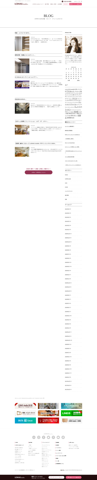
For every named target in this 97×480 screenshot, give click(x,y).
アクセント (70, 91)
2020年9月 (67, 245)
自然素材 (69, 117)
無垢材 (69, 115)
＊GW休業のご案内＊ (69, 138)
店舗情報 (57, 442)
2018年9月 (67, 344)
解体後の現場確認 (68, 130)
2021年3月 (67, 221)
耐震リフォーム (44, 453)
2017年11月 (67, 385)
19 (66, 76)
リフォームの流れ (18, 456)
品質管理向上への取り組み (19, 462)
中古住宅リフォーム (45, 451)
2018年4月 (67, 364)
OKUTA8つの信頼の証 (19, 447)
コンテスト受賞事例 (31, 450)
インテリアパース (68, 191)
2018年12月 (67, 332)
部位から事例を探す (31, 455)
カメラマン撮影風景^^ (69, 126)
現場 (66, 199)
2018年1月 (67, 377)
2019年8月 (67, 299)
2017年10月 (67, 389)
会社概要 (60, 4)
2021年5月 (67, 213)
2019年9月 (67, 295)
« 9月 (69, 80)
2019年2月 (67, 323)
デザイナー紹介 (17, 461)
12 (66, 74)
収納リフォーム (44, 466)
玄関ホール (75, 115)
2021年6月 (67, 209)
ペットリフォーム (45, 461)
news (66, 182)
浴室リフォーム (44, 458)
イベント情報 (58, 450)
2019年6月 (67, 307)
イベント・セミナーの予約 (73, 446)
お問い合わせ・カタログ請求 (74, 448)
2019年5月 (67, 311)
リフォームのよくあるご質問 (61, 455)
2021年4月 (67, 217)
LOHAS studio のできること (20, 454)
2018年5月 (67, 360)
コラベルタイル (70, 96)
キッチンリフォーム (45, 456)
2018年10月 (67, 340)
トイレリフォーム (70, 102)
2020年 (41, 398)
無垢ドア (75, 113)
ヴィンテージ (79, 109)
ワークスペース (73, 109)
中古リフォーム (44, 448)
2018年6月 (67, 356)
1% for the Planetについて (19, 459)
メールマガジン (58, 447)
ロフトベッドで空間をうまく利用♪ (72, 146)
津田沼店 (71, 113)
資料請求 (66, 4)
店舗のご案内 (53, 4)
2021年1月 (67, 229)
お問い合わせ (71, 442)
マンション (30, 446)
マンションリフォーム (46, 445)
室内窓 (76, 112)
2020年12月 (67, 233)
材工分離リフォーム (18, 449)
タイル (74, 98)
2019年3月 (67, 319)
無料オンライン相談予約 (75, 4)
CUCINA (66, 89)
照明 (72, 115)
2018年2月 (67, 373)
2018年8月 (67, 348)
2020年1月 (67, 278)
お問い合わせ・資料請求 (56, 477)
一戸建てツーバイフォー (32, 448)
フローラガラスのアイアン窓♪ (71, 160)
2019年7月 (67, 303)
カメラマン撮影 (71, 94)
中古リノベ (68, 111)
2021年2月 (67, 225)
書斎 (67, 113)
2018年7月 (67, 352)
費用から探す (30, 451)
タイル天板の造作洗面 (69, 156)
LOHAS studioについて (38, 4)
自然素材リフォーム (18, 451)
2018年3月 (67, 368)
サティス (74, 96)
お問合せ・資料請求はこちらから (39, 172)
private (66, 186)
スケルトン (70, 98)
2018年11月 (67, 336)
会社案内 (57, 445)
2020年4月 (67, 266)
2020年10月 (67, 241)
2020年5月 (67, 262)
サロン (77, 96)
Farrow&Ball (72, 89)
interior (66, 174)
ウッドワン (76, 93)
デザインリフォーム (74, 100)
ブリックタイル (75, 102)
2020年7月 (67, 254)
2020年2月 (67, 274)
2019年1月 (67, 327)
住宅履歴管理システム (60, 463)
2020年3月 (67, 270)
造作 (73, 117)
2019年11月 (67, 286)
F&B (69, 89)
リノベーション (44, 446)
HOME (16, 442)
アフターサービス (18, 457)
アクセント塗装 (78, 91)
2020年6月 (67, 258)
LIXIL (76, 89)
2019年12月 (67, 282)
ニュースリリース (59, 453)
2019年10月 (67, 291)
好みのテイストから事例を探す (33, 453)
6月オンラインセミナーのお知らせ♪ (72, 134)
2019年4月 (67, 315)
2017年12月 (67, 381)
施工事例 (47, 4)
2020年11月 (67, 237)
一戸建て (29, 445)
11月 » (78, 80)
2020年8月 (67, 250)
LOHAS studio (21, 4)
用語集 (57, 458)
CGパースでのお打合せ (70, 142)
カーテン (77, 94)
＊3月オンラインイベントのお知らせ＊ (73, 164)
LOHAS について (18, 452)
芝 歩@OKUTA (37, 398)
